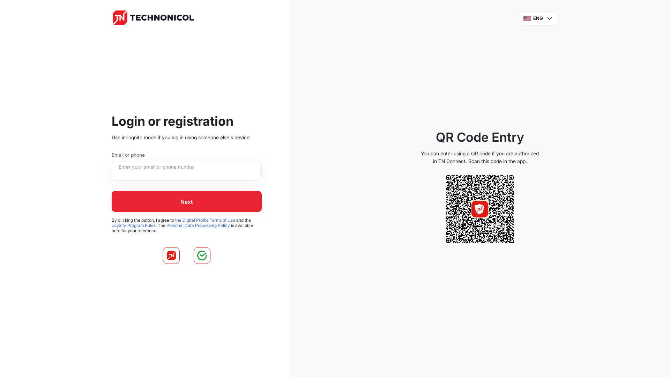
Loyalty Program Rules (134, 225)
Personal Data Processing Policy (198, 225)
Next (186, 201)
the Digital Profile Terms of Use (205, 220)
